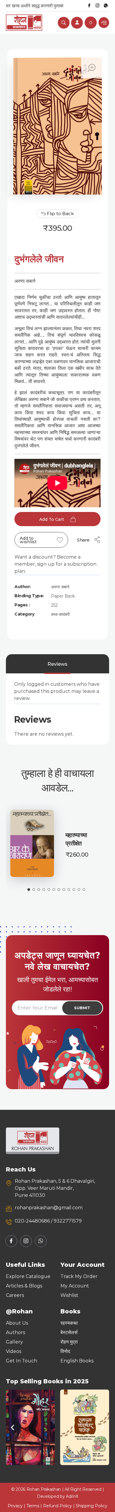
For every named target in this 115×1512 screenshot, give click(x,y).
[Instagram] (97, 5)
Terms (33, 1505)
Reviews (57, 664)
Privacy (15, 1505)
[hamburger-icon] (103, 22)
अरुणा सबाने (60, 587)
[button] (12, 1427)
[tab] (57, 664)
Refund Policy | (59, 1505)
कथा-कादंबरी (60, 614)
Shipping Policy (91, 1505)
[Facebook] (89, 5)
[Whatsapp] (105, 5)
